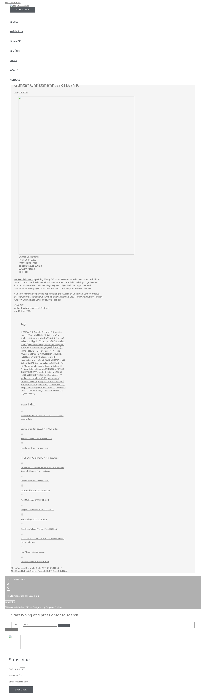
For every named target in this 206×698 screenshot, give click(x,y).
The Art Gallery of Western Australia (46, 391)
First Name (14, 669)
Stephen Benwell (30, 388)
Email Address (16, 681)
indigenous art (47, 357)
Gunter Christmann (23, 279)
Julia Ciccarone (55, 360)
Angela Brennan (44, 332)
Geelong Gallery (45, 351)
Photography (33, 375)
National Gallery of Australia (34, 369)
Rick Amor (54, 378)
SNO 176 (18, 305)
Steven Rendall (49, 387)
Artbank (52, 335)
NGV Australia (39, 372)
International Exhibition (33, 360)
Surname (14, 675)
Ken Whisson (46, 363)
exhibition (56, 347)
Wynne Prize (28, 394)
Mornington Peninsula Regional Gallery (43, 366)
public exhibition (34, 378)
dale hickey (37, 344)
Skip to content (13, 2)
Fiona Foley (28, 350)
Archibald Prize (38, 335)
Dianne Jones (51, 344)
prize (45, 375)
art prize (49, 341)
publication (55, 375)
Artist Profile (57, 338)
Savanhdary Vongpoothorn (36, 384)
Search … (18, 624)
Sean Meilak (58, 385)
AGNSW (27, 332)
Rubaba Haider (29, 381)
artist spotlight (31, 341)
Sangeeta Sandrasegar (51, 381)
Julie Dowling (29, 363)
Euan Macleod (39, 347)
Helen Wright (32, 357)
